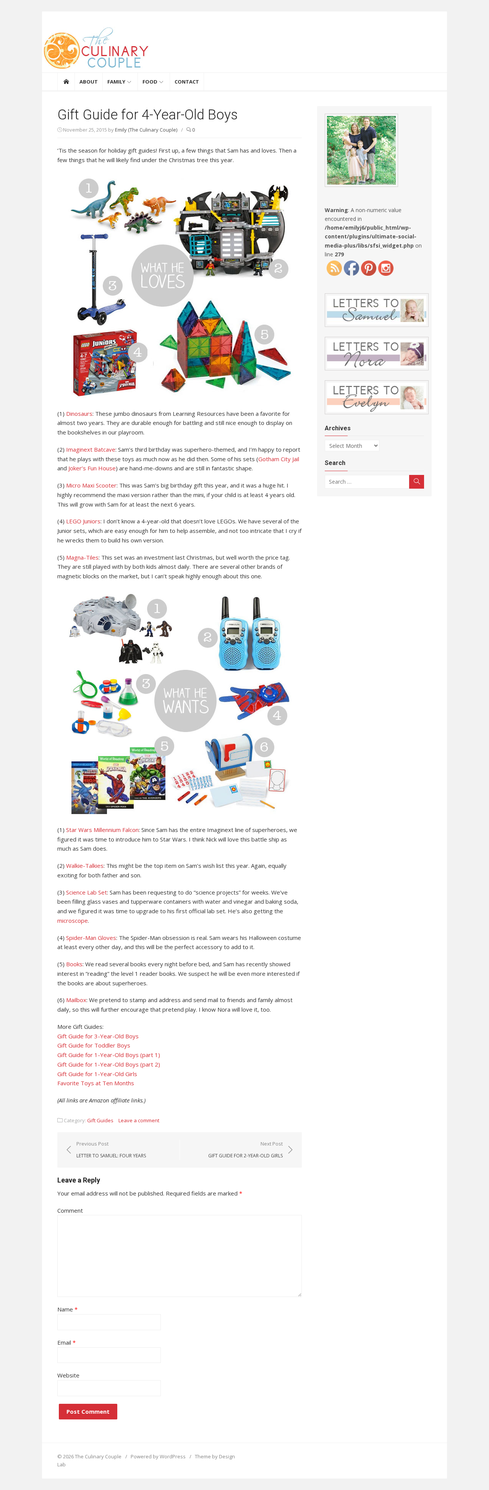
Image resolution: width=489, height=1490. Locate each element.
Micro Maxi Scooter (91, 485)
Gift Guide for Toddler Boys (93, 1045)
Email (66, 1342)
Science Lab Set (86, 892)
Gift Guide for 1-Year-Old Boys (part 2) (108, 1064)
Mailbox (76, 1000)
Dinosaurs (79, 413)
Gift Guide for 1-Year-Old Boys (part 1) (108, 1055)
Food (149, 81)
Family (116, 81)
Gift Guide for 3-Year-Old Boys (98, 1036)
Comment (70, 1210)
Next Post (245, 1149)
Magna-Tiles (82, 557)
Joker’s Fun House (92, 468)
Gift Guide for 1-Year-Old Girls (97, 1074)
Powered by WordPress (158, 1456)
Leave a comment (138, 1120)
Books (74, 964)
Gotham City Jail (278, 459)
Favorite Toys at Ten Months (95, 1083)
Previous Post (111, 1149)
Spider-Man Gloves (91, 937)
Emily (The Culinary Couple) (146, 129)
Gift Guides (100, 1120)
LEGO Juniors (83, 521)
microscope (72, 920)
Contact (187, 81)
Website (68, 1375)
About (88, 81)
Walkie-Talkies (85, 865)
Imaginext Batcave (90, 449)
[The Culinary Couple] (244, 49)
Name (67, 1309)
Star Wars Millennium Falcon (102, 829)
